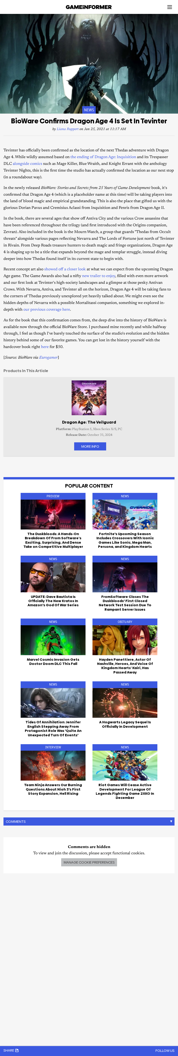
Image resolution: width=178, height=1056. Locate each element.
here (45, 347)
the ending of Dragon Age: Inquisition (103, 157)
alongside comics (28, 164)
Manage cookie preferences (89, 862)
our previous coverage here (46, 310)
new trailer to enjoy (98, 276)
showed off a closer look (65, 269)
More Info (90, 446)
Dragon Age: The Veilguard (89, 422)
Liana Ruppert (68, 129)
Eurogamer (48, 358)
